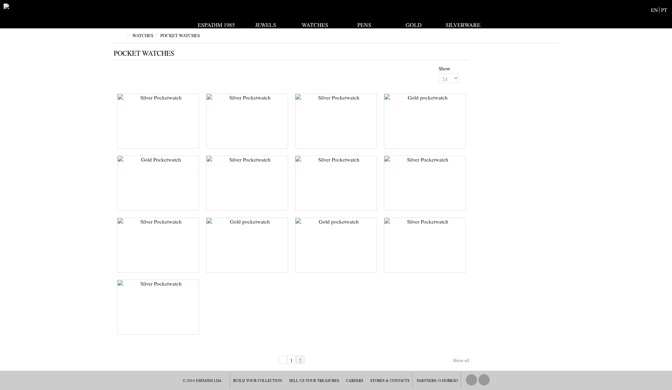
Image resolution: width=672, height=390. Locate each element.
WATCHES (315, 24)
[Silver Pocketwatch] (158, 121)
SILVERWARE (463, 24)
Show (444, 68)
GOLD (414, 24)
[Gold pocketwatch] (424, 121)
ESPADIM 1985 (216, 24)
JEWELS (265, 24)
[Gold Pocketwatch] (158, 183)
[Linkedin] (484, 379)
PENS (364, 24)
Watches (142, 35)
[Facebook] (471, 379)
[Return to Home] (121, 36)
